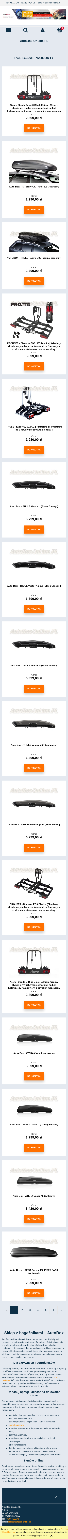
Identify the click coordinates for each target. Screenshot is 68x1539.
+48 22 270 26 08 (27, 3)
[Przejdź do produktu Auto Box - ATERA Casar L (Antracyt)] (34, 1037)
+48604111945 (12, 1519)
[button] (8, 30)
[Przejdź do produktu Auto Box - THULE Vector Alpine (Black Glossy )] (34, 565)
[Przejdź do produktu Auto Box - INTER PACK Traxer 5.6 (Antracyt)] (34, 165)
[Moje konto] (42, 30)
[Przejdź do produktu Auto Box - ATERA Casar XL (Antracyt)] (34, 1179)
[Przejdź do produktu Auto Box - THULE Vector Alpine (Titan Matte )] (34, 804)
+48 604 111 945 (11, 3)
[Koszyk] (59, 30)
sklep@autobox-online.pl (49, 3)
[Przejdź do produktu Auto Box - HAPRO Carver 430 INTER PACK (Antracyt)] (34, 1252)
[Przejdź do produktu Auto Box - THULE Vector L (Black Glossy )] (34, 485)
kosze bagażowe (16, 1425)
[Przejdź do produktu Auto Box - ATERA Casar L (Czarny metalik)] (34, 1108)
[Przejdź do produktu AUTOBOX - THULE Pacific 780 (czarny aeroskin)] (34, 241)
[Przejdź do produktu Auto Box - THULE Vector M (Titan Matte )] (34, 724)
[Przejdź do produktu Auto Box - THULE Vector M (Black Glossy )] (34, 645)
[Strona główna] (34, 14)
